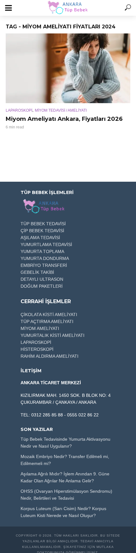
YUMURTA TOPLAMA (42, 251)
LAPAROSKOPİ (19, 110)
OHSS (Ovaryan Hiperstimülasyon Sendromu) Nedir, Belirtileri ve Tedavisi (66, 495)
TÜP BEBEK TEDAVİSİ (43, 223)
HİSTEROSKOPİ (37, 349)
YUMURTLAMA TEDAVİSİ (46, 244)
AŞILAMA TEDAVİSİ (40, 237)
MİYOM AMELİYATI (40, 328)
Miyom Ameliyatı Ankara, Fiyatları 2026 (64, 118)
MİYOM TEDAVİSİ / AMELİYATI (61, 110)
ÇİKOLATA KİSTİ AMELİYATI (49, 314)
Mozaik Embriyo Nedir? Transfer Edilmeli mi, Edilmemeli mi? (65, 460)
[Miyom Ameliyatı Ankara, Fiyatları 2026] (68, 68)
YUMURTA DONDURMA (45, 258)
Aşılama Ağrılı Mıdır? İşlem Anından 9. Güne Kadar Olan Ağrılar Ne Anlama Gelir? (65, 477)
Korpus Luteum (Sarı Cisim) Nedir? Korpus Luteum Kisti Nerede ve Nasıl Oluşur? (63, 512)
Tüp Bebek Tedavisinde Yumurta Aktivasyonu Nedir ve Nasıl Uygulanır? (65, 443)
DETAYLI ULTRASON (42, 279)
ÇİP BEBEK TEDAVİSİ (42, 230)
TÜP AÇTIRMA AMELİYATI (47, 321)
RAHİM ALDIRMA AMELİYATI (49, 356)
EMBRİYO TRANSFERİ (44, 265)
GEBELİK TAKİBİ (37, 272)
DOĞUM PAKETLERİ (42, 286)
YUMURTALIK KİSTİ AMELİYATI (52, 335)
